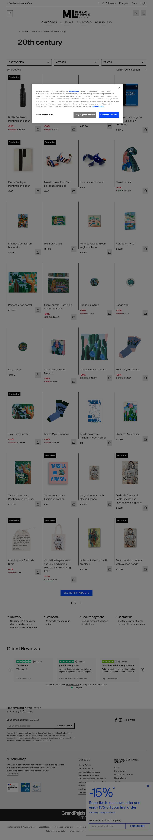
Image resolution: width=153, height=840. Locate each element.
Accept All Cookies (108, 115)
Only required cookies (85, 115)
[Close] (119, 87)
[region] (77, 103)
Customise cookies (44, 114)
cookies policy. (98, 106)
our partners (74, 91)
